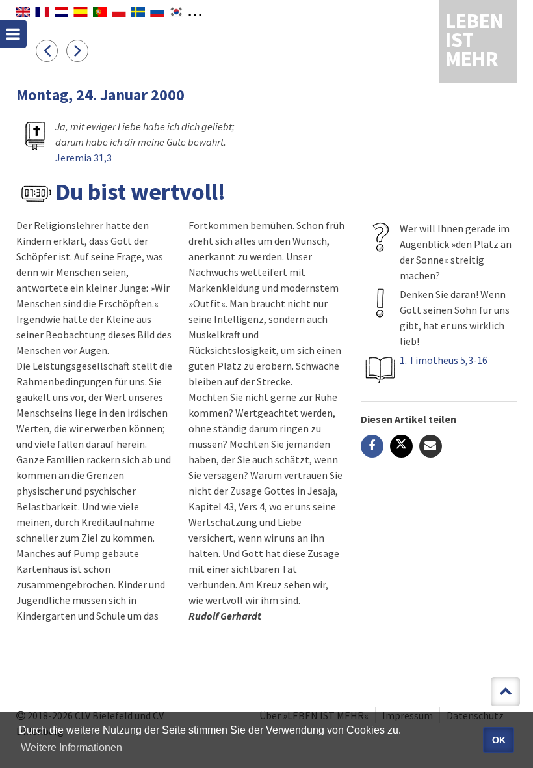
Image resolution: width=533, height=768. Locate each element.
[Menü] (13, 34)
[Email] (430, 446)
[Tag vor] (80, 50)
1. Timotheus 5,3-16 (444, 359)
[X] (401, 446)
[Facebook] (372, 446)
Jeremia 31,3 (83, 157)
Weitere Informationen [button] (71, 747)
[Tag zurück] (51, 50)
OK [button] (499, 740)
